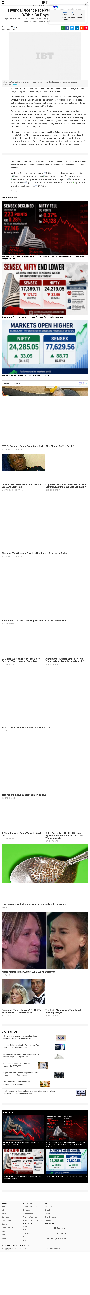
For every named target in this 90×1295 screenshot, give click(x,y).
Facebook (61, 1228)
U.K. (25, 1237)
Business (5, 1217)
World (4, 1213)
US (3, 1210)
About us (48, 1206)
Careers (48, 1213)
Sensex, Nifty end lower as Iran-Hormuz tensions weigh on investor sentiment (35, 317)
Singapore (27, 1233)
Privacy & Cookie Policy (32, 1220)
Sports (4, 1224)
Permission (28, 1210)
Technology (6, 1220)
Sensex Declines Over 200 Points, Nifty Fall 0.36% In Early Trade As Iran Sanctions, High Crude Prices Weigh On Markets (65, 1144)
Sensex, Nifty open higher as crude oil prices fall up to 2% (27, 375)
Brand (47, 1210)
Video (4, 1238)
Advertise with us (30, 1206)
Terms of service (30, 1217)
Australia (27, 1226)
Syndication (28, 1213)
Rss (51, 1239)
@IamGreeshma (22, 27)
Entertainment (7, 1228)
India (4, 1206)
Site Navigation (51, 1217)
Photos (5, 1235)
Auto (3, 1231)
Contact (48, 1220)
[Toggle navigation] (3, 2)
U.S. (25, 1240)
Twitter (62, 1233)
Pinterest (62, 1239)
